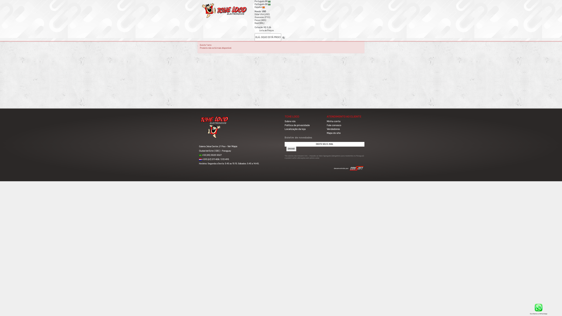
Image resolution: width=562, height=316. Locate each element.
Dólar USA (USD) (262, 14)
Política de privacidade (297, 125)
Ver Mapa (232, 146)
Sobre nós (290, 121)
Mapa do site (334, 133)
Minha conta (333, 121)
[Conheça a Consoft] (356, 168)
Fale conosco (334, 125)
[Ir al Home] (224, 10)
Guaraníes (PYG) (262, 17)
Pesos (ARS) (260, 20)
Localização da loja (295, 129)
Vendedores (333, 129)
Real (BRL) (259, 23)
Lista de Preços (266, 30)
